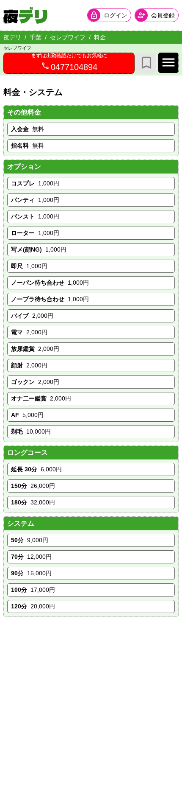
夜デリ (12, 37)
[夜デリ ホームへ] (25, 15)
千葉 (35, 37)
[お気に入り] (146, 63)
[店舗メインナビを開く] (168, 63)
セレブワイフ (67, 37)
